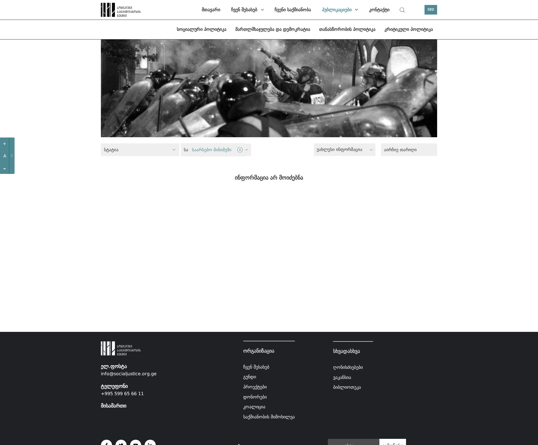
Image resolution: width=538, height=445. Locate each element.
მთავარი (211, 9)
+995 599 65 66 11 (122, 393)
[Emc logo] (120, 10)
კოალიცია (254, 406)
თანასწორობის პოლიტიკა (347, 29)
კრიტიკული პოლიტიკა (408, 29)
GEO (431, 9)
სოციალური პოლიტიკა (201, 29)
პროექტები (255, 387)
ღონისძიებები (348, 367)
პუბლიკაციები (337, 9)
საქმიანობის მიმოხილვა (269, 417)
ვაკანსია (342, 377)
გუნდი (249, 376)
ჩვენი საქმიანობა (293, 9)
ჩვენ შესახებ (244, 9)
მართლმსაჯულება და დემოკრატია (272, 29)
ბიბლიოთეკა (347, 387)
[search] (402, 10)
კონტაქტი (379, 9)
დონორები (255, 396)
